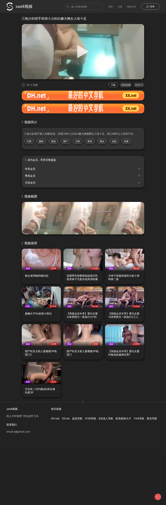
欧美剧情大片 (123, 418)
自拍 (114, 141)
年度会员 (30, 168)
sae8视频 (24, 6)
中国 (29, 141)
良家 (126, 141)
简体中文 (131, 6)
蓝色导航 (77, 418)
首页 (110, 6)
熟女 (102, 141)
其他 (53, 141)
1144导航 (139, 418)
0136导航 (90, 418)
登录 (151, 6)
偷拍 (41, 141)
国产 (65, 141)
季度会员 (30, 175)
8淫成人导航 (106, 418)
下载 (113, 84)
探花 (90, 141)
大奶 (77, 141)
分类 (120, 6)
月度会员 (30, 182)
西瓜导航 (152, 418)
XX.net (66, 418)
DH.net (55, 418)
